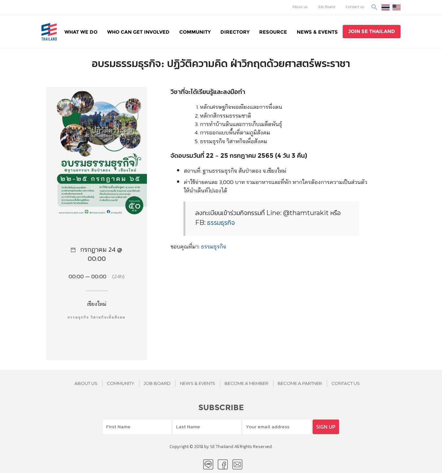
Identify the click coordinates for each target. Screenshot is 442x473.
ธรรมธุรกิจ (221, 222)
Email (237, 464)
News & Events (317, 32)
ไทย (385, 7)
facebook (223, 464)
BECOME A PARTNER (300, 383)
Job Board (326, 7)
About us (299, 7)
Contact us (355, 7)
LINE (208, 464)
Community (195, 32)
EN (396, 7)
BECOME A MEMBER (246, 383)
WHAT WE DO (80, 32)
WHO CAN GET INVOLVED (138, 32)
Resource (273, 32)
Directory (234, 32)
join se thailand (371, 31)
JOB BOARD (157, 383)
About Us (85, 383)
